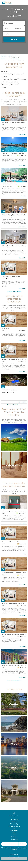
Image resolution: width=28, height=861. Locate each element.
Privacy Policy (14, 824)
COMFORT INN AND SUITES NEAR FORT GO (14, 359)
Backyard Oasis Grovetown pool (11, 276)
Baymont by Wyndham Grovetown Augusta (14, 572)
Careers (14, 835)
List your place (14, 819)
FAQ (14, 828)
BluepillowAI (14, 839)
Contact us (14, 837)
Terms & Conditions (14, 826)
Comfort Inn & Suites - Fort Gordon (12, 542)
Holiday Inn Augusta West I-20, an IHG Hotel (14, 665)
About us (14, 822)
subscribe (22, 843)
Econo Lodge (5, 328)
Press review (14, 830)
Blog (14, 832)
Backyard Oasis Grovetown (9, 184)
